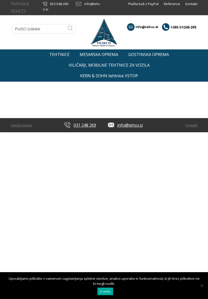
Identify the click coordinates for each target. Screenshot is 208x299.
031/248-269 (59, 4)
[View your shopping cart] (192, 53)
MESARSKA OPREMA (99, 54)
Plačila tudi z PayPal (143, 4)
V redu (105, 291)
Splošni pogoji (21, 125)
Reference (172, 4)
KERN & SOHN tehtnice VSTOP (109, 76)
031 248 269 (85, 125)
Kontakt (191, 4)
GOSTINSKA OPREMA (148, 54)
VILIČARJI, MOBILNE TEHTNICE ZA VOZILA (109, 65)
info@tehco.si (130, 125)
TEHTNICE (59, 54)
